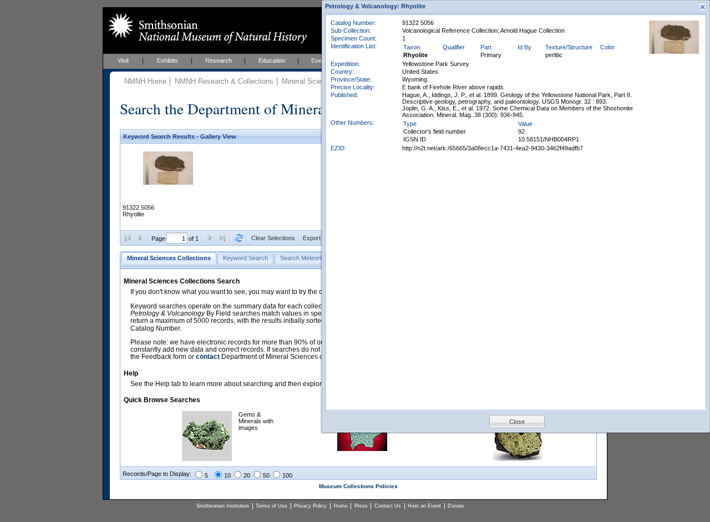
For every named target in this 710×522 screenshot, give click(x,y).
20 (247, 475)
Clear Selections (273, 238)
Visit (123, 60)
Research (218, 60)
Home (341, 506)
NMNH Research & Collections (224, 81)
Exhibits (167, 60)
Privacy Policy (310, 506)
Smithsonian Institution (222, 506)
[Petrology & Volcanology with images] (518, 458)
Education (271, 60)
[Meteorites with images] (362, 448)
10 (227, 475)
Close (517, 421)
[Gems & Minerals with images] (207, 458)
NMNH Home (145, 81)
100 (287, 475)
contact (208, 357)
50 (266, 475)
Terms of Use (271, 506)
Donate (456, 506)
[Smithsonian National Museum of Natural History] (205, 28)
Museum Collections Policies (358, 486)
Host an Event (424, 506)
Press (361, 506)
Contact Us (387, 506)
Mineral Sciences (309, 81)
